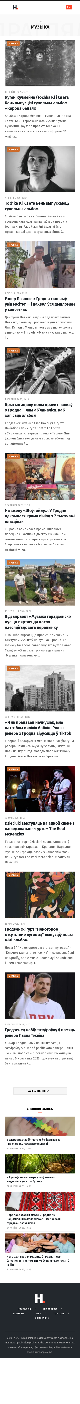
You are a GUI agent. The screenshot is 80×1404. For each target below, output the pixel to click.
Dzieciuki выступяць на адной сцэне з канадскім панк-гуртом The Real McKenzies (40, 829)
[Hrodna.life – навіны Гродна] (15, 7)
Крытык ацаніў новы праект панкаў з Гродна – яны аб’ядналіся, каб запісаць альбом (39, 410)
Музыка (13, 43)
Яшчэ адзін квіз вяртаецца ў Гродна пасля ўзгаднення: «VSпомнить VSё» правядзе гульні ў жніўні (38, 1260)
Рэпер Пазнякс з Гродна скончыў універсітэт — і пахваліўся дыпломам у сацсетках (40, 304)
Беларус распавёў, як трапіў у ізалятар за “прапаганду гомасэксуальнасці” (33, 1142)
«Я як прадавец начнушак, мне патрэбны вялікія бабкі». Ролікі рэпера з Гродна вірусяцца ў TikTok (38, 728)
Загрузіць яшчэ (38, 1091)
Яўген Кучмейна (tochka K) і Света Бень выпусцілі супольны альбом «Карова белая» (37, 103)
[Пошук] (57, 7)
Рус (69, 7)
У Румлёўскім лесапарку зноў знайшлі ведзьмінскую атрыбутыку (31, 1179)
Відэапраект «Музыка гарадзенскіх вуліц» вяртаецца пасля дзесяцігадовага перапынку (38, 622)
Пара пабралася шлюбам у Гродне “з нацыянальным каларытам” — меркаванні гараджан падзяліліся (34, 1219)
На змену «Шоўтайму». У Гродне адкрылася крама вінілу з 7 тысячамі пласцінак (40, 516)
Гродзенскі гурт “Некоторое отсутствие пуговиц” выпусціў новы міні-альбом (39, 935)
